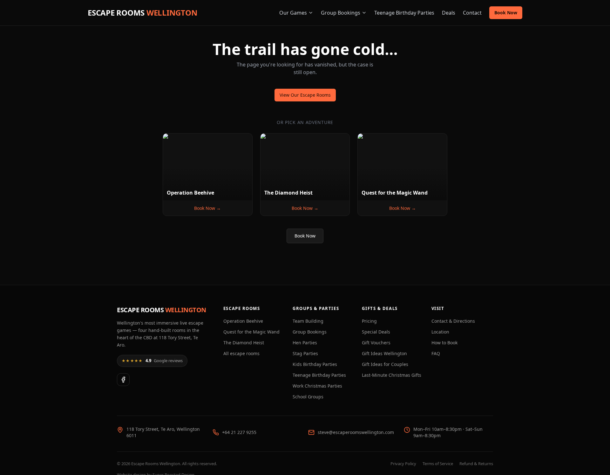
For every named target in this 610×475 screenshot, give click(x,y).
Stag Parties (305, 353)
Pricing (369, 321)
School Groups (308, 397)
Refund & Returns (476, 463)
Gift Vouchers (376, 343)
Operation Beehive (243, 321)
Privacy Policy (403, 463)
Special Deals (376, 332)
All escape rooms (241, 353)
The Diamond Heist (243, 343)
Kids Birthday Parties (315, 364)
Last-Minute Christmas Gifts (391, 375)
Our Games (293, 12)
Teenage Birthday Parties (404, 12)
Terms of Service (438, 463)
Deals (448, 12)
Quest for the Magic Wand (251, 332)
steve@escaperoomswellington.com (356, 432)
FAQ (435, 353)
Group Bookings (340, 12)
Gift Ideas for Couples (385, 364)
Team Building (308, 321)
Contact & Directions (453, 321)
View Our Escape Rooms (305, 95)
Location (440, 332)
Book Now (505, 13)
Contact (472, 12)
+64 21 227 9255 (239, 432)
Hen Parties (305, 343)
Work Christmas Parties (317, 386)
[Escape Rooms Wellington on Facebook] (123, 379)
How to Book (444, 343)
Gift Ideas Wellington (384, 353)
